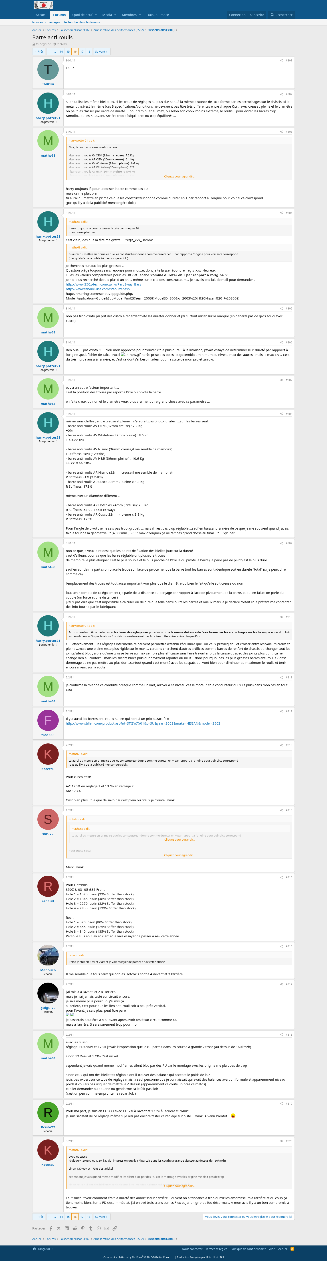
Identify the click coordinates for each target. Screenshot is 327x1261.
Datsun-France (158, 14)
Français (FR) (44, 1249)
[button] (96, 15)
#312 (289, 711)
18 (88, 51)
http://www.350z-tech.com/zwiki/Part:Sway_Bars (103, 284)
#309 (289, 543)
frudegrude (43, 44)
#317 (289, 984)
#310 (289, 617)
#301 (289, 60)
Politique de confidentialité (248, 1249)
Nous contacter (192, 1249)
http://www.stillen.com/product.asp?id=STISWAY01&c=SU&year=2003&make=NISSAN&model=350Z (143, 723)
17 (81, 51)
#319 (289, 1103)
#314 (289, 810)
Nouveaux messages (46, 22)
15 (68, 51)
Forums (59, 14)
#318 (289, 1034)
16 (75, 51)
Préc (40, 51)
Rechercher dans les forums (81, 22)
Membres (129, 14)
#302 (289, 94)
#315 (289, 877)
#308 (289, 414)
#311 (289, 677)
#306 (289, 342)
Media (107, 14)
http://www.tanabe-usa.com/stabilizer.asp (98, 289)
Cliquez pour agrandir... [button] (179, 176)
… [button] (55, 51)
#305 (289, 308)
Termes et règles (216, 1249)
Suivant (100, 51)
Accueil (41, 14)
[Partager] (281, 60)
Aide (272, 1249)
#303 (289, 132)
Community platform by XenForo (138, 1257)
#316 (289, 946)
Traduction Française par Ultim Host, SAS (200, 1257)
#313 (289, 745)
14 (61, 51)
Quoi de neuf (82, 14)
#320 (289, 1141)
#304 (289, 213)
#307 (289, 380)
